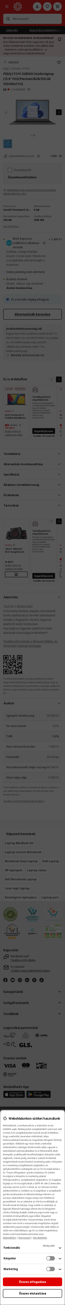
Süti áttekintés (40, 1237)
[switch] (50, 1258)
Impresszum (24, 1237)
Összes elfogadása (32, 1282)
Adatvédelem (9, 1237)
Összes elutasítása (32, 1293)
